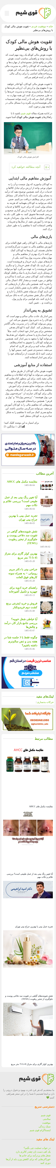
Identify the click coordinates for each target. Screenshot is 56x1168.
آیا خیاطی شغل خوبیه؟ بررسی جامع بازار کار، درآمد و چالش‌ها (20, 623)
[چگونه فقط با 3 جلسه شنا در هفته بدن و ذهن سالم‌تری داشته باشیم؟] (46, 641)
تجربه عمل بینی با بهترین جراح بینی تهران (34, 926)
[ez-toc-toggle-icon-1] (45, 168)
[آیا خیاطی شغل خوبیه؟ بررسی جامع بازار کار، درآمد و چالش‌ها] (46, 623)
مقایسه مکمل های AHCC (22, 481)
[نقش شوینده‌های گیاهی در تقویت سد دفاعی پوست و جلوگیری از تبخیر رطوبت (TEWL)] (46, 536)
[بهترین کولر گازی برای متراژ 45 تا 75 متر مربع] (46, 558)
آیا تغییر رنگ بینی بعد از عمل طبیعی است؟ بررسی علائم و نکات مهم (20, 501)
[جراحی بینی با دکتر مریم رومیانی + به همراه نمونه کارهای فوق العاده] (46, 573)
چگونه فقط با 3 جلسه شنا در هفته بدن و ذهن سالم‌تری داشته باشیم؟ (20, 641)
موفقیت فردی (38, 26)
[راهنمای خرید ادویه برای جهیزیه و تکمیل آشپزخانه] (46, 592)
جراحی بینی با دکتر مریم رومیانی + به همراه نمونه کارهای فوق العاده (22, 573)
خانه (51, 26)
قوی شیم (26, 113)
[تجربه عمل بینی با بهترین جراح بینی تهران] (46, 520)
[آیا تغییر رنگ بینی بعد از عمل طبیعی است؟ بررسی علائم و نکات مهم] (46, 501)
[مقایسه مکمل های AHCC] (46, 486)
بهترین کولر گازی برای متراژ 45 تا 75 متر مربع (32, 1064)
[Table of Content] (47, 167)
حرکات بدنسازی (45, 702)
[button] (7, 13)
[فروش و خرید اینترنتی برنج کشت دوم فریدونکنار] (46, 608)
